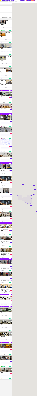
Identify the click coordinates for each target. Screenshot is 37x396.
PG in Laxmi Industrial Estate (10, 17)
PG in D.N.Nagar (2, 16)
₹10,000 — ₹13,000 (3, 170)
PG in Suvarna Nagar (10, 16)
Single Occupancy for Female (3, 348)
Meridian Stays (2, 48)
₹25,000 (2, 121)
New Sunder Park (2, 372)
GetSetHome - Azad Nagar (3, 336)
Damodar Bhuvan (2, 253)
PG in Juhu (5, 16)
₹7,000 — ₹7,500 (3, 278)
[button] (23, 184)
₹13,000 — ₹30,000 (3, 290)
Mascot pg (1, 72)
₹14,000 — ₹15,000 (3, 218)
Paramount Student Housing (3, 145)
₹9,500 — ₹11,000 (3, 266)
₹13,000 (2, 242)
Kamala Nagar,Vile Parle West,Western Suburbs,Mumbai (7, 241)
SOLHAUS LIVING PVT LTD (3, 24)
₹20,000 (2, 133)
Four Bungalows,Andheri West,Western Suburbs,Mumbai (5, 265)
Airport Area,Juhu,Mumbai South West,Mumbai (4, 229)
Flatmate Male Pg (2, 360)
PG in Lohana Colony (2, 17)
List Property (25, 0)
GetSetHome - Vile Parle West (3, 108)
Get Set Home (3, 90)
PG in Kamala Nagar (6, 17)
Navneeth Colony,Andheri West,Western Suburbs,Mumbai (8, 289)
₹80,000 (2, 230)
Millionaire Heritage (2, 289)
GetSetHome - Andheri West (3, 84)
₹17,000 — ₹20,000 (3, 254)
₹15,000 (2, 182)
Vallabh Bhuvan (2, 36)
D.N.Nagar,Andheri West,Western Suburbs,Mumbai (4, 169)
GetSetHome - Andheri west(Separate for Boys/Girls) (5, 300)
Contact (10, 30)
